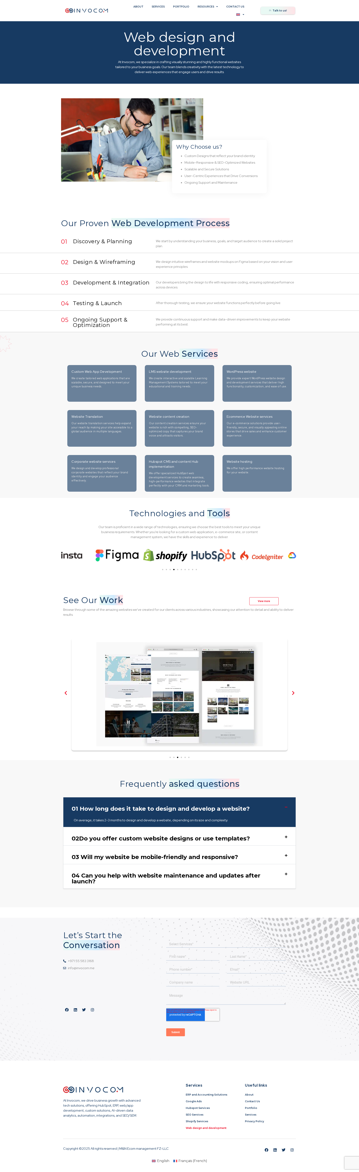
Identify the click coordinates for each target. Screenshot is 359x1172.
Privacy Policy (254, 1121)
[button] (162, 569)
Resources (206, 6)
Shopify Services (197, 1121)
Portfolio (181, 6)
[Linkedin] (75, 1010)
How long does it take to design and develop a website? (161, 808)
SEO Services (194, 1114)
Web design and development (206, 1128)
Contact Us (235, 6)
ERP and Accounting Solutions (206, 1094)
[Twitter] (84, 1010)
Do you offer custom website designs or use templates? (161, 838)
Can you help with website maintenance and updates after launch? (166, 878)
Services (158, 6)
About (138, 6)
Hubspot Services (198, 1108)
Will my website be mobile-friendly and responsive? (155, 856)
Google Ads (194, 1101)
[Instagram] (92, 1010)
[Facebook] (67, 1010)
